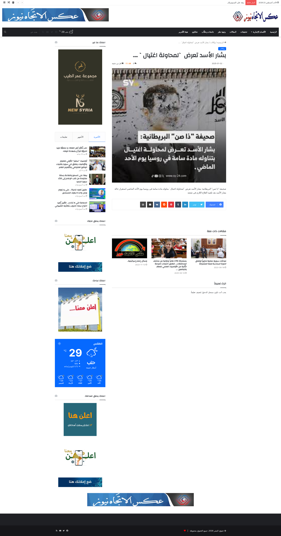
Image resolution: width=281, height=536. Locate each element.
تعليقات (63, 137)
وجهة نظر (222, 32)
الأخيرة (97, 137)
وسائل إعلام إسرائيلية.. (137, 261)
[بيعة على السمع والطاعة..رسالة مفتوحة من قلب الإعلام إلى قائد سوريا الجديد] (97, 179)
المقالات (233, 32)
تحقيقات (243, 32)
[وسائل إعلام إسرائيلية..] (129, 248)
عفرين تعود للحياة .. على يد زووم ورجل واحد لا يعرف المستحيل (72, 191)
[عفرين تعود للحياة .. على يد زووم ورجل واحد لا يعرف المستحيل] (97, 193)
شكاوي (195, 32)
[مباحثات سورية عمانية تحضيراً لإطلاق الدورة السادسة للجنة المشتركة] (208, 248)
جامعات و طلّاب (208, 32)
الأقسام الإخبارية (259, 32)
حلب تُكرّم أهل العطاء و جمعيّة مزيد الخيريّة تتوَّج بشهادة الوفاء (71, 149)
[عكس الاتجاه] (255, 16)
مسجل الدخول (208, 292)
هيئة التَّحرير (183, 32)
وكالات (212, 42)
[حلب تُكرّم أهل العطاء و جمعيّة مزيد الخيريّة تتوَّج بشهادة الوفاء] (97, 151)
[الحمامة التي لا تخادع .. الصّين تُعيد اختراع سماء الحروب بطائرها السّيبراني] (97, 206)
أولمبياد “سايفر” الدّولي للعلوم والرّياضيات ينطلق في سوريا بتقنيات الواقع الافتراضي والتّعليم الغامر (71, 164)
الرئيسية (273, 32)
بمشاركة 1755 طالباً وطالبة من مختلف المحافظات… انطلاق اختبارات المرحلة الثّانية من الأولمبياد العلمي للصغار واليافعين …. (170, 265)
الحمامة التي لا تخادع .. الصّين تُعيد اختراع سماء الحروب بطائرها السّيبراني (71, 204)
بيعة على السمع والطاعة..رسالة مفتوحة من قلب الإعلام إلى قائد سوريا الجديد (212, 2)
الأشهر (80, 137)
